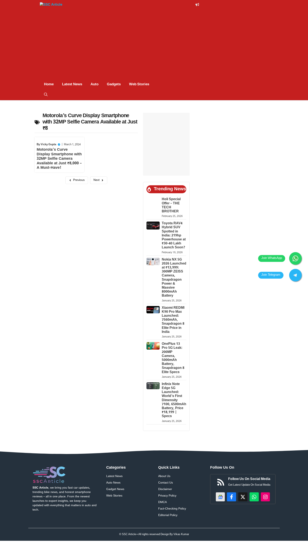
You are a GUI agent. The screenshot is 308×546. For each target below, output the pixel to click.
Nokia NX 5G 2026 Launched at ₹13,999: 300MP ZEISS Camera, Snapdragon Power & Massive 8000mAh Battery (174, 278)
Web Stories (139, 84)
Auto (94, 84)
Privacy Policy (167, 496)
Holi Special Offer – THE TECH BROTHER (171, 205)
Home (49, 84)
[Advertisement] (154, 47)
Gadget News (115, 489)
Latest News (72, 84)
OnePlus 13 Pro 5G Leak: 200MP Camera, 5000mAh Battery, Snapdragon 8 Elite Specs (173, 358)
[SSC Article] (55, 5)
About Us (164, 476)
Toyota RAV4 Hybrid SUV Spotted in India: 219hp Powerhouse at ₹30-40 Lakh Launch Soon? (174, 235)
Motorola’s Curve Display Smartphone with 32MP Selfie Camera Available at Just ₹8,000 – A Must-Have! (59, 158)
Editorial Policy (167, 515)
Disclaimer (165, 489)
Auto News (113, 483)
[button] (46, 95)
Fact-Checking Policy (172, 509)
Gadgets (114, 84)
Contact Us (165, 483)
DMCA (162, 502)
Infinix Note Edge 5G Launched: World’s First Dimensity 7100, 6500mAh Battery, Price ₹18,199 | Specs (174, 400)
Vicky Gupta (48, 144)
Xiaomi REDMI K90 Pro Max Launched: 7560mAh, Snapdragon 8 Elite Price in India (173, 320)
